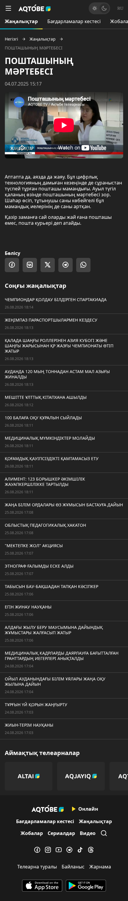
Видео (88, 833)
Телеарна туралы (37, 866)
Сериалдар (61, 833)
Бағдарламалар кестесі (74, 21)
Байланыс (73, 866)
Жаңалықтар (21, 21)
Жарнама (100, 866)
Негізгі (11, 39)
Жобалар (32, 833)
